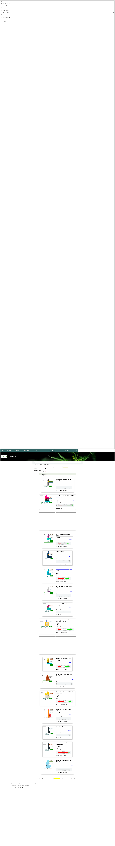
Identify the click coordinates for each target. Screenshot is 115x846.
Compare (65, 490)
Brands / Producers (6, 5)
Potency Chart (43, 474)
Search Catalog (6, 10)
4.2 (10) (57, 765)
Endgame (69, 730)
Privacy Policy (3, 22)
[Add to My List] (43, 480)
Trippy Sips (72, 624)
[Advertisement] (57, 521)
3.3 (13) (59, 557)
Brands (17, 450)
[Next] (29, 783)
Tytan (71, 574)
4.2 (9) (57, 574)
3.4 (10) (59, 714)
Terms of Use (3, 23)
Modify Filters (27, 785)
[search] (34, 462)
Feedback (2, 25)
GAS (72, 765)
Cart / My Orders (6, 12)
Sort (39, 471)
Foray (70, 556)
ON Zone (46, 471)
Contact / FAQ (3, 21)
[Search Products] (37, 450)
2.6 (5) (58, 697)
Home (34, 464)
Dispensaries (5, 7)
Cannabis (9, 450)
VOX (73, 696)
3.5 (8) (58, 730)
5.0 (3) (58, 484)
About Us (2, 20)
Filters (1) (66, 467)
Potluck (70, 714)
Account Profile (6, 14)
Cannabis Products (6, 3)
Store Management (6, 17)
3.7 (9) (58, 501)
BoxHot (73, 500)
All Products (38, 464)
